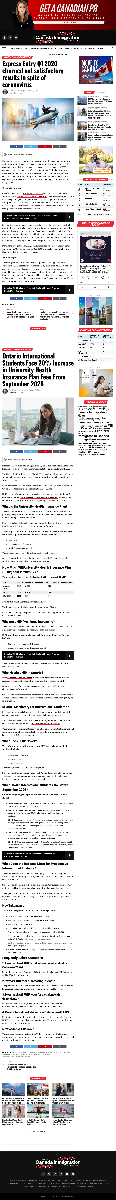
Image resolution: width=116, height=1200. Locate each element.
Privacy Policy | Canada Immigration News (78, 1186)
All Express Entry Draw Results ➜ (91, 360)
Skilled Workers (45, 1054)
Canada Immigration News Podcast (43, 48)
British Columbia (91, 194)
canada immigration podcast (88, 420)
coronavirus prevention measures (32, 196)
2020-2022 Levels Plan (33, 193)
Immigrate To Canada (82, 1180)
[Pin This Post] (45, 146)
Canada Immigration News (19, 48)
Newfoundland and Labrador (92, 189)
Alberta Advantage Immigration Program (95, 406)
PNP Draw (100, 447)
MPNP (104, 445)
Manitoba (88, 199)
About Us (108, 1183)
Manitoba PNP (96, 445)
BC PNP (80, 408)
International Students (84, 442)
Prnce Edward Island (93, 209)
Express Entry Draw (103, 428)
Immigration (27, 1054)
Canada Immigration (104, 410)
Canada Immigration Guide (57, 54)
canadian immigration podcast (90, 426)
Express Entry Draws (99, 1180)
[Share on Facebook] (16, 146)
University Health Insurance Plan (16, 1056)
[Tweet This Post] (31, 146)
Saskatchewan (108, 450)
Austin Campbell (17, 93)
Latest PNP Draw (84, 445)
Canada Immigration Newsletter (70, 48)
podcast (88, 449)
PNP (35, 1054)
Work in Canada (98, 455)
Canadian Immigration (48, 1052)
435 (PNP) (82, 348)
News (109, 445)
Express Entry (88, 428)
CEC (105, 426)
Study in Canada (84, 455)
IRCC (94, 442)
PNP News (80, 449)
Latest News (102, 443)
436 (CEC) (82, 344)
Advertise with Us (43, 1186)
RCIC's (101, 449)
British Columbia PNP (84, 410)
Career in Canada (96, 1183)
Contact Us (56, 1186)
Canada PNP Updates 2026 (16, 1183)
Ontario (84, 448)
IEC (83, 433)
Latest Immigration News (87, 443)
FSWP (79, 433)
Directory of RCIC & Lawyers (95, 48)
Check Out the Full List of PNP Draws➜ (93, 214)
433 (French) (83, 357)
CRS (78, 428)
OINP (79, 448)
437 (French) (83, 341)
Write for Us (29, 1186)
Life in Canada (55, 1183)
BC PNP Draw (88, 408)
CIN (60, 1052)
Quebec (95, 449)
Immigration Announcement (37, 1183)
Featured (66, 1052)
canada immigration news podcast (91, 418)
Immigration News (104, 440)
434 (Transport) (82, 352)
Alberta (79, 406)
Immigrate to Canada (11, 1054)
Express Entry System (85, 431)
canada (94, 410)
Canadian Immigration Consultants (75, 1183)
